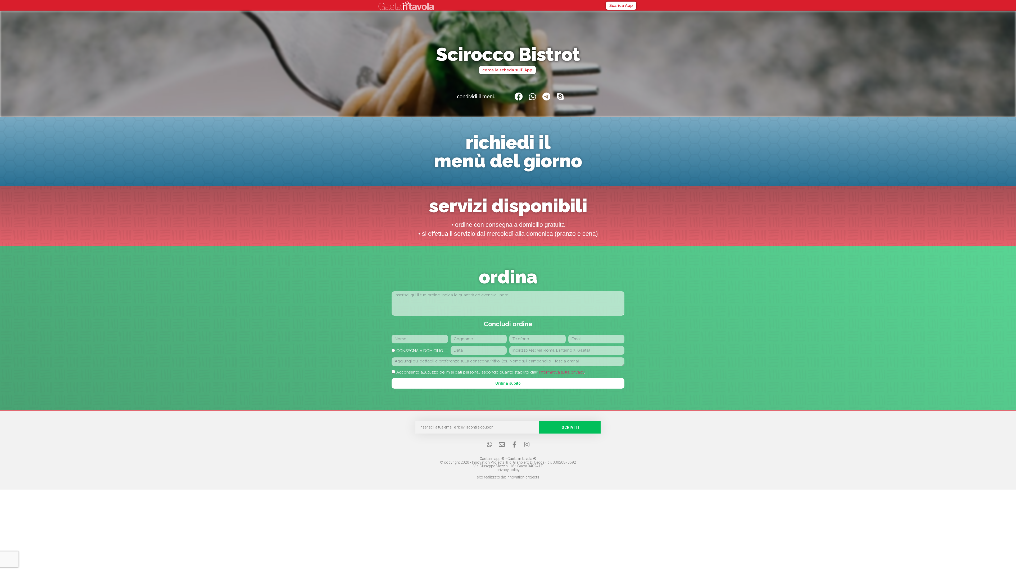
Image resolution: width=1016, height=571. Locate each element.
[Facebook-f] (514, 444)
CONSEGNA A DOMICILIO (419, 350)
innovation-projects (523, 477)
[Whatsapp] (489, 444)
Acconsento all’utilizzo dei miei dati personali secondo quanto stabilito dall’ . (490, 372)
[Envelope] (502, 444)
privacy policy (508, 470)
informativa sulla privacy (561, 372)
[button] (621, 6)
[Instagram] (527, 444)
